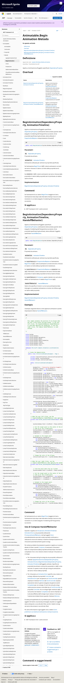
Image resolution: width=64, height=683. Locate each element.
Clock (52, 535)
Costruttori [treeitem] (7, 49)
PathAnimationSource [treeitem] (8, 489)
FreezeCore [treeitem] (8, 66)
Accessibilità (56, 679)
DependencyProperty (56, 68)
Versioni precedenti (44, 677)
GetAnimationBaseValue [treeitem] (12, 69)
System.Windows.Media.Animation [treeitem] (9, 40)
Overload (26, 48)
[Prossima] (53, 14)
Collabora (3, 679)
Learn (24, 30)
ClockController (52, 578)
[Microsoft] (3, 14)
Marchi (3, 682)
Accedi (60, 13)
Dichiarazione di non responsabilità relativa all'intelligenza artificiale (19, 677)
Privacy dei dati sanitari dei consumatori (25, 679)
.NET (29, 30)
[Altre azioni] (61, 30)
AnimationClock (29, 533)
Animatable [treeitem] (7, 46)
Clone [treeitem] (7, 63)
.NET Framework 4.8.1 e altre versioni (37, 209)
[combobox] (11, 32)
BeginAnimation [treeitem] (10, 61)
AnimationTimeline (39, 160)
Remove (41, 581)
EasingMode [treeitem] (6, 296)
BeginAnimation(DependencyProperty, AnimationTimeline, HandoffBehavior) (39, 53)
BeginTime (37, 166)
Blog (52, 677)
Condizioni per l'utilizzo (45, 679)
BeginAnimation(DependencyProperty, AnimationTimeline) (39, 50)
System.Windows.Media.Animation (41, 62)
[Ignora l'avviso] (61, 3)
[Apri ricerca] (56, 13)
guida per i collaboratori (32, 645)
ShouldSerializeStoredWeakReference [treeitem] (12, 73)
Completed (31, 585)
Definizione (27, 46)
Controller (48, 576)
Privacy (10, 679)
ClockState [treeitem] (6, 150)
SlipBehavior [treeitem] (6, 642)
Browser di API (36, 30)
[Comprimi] (19, 29)
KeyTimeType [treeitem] (6, 405)
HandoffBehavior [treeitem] (7, 336)
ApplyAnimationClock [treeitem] (11, 58)
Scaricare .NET (57, 18)
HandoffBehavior (50, 117)
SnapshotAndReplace (51, 98)
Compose (40, 277)
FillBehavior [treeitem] (6, 333)
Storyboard (40, 531)
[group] (44, 145)
